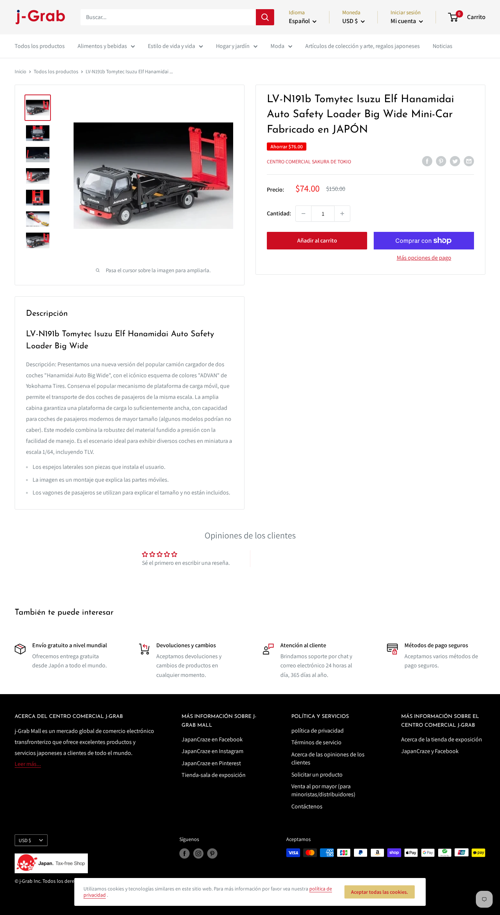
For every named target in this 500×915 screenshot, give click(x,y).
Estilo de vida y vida (171, 46)
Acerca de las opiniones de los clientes (328, 758)
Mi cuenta (404, 21)
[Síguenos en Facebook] (184, 853)
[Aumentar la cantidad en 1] (342, 213)
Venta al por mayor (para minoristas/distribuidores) (323, 790)
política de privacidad (317, 730)
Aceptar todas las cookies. (379, 892)
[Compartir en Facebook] (427, 160)
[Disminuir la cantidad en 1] (303, 213)
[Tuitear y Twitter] (455, 160)
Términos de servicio (316, 742)
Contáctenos (306, 806)
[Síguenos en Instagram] (198, 853)
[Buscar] (265, 17)
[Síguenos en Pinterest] (212, 853)
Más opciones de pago (424, 258)
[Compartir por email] (469, 160)
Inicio (20, 71)
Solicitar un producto (317, 774)
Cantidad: (279, 213)
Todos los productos (40, 46)
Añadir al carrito (317, 240)
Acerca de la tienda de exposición (441, 739)
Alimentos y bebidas (102, 46)
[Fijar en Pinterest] (441, 160)
